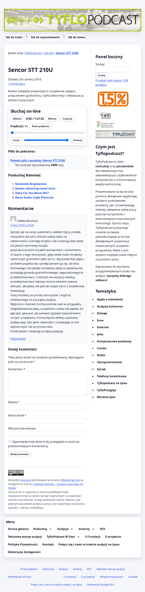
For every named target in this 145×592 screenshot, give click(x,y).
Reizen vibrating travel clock (35, 188)
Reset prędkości (41, 126)
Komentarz (16, 369)
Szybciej (67, 118)
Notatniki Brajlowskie (30, 184)
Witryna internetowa (22, 428)
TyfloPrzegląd (106, 390)
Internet (103, 327)
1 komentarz (16, 84)
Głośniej (77, 140)
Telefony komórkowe (111, 376)
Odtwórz (17, 118)
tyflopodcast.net (70, 480)
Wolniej (52, 118)
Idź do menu (77, 37)
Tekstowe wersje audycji (25, 537)
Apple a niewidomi (110, 299)
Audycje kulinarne (110, 306)
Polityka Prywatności (23, 544)
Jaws (100, 334)
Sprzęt (48, 53)
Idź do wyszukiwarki (45, 37)
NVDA (101, 355)
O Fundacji (92, 537)
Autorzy (84, 529)
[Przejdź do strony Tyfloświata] (116, 134)
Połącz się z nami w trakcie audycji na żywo (89, 544)
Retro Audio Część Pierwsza (34, 197)
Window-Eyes (106, 397)
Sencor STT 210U (67, 53)
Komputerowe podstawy (114, 341)
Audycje (62, 529)
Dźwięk (102, 313)
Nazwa (13, 402)
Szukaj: (100, 64)
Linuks (101, 348)
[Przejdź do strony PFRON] (116, 125)
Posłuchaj (40, 529)
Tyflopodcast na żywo (112, 383)
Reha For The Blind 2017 (32, 193)
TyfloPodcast (12, 11)
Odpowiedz (18, 339)
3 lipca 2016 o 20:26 (22, 225)
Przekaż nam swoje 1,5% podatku (111, 82)
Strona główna (18, 529)
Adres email (17, 415)
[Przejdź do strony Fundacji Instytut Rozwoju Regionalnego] (116, 115)
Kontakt (48, 544)
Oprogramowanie (109, 362)
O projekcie (113, 537)
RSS (102, 529)
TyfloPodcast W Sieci (61, 537)
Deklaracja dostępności (24, 552)
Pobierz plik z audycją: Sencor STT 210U (37, 160)
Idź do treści (14, 37)
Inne (100, 320)
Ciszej (16, 140)
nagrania (25, 480)
